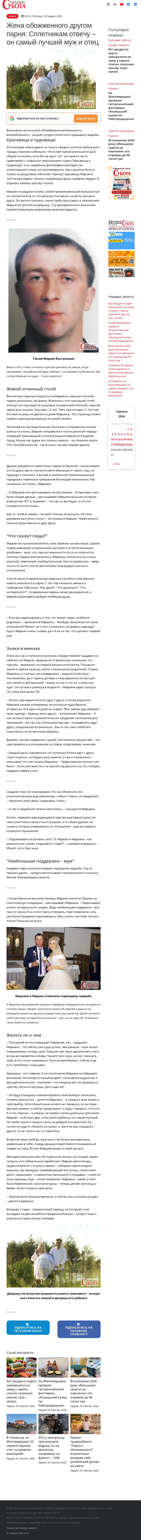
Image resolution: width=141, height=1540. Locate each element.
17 (112, 444)
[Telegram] (135, 4)
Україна (124, 45)
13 (121, 439)
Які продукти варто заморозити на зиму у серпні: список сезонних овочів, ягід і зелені (21, 1391)
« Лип (116, 464)
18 (115, 444)
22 (127, 444)
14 (124, 439)
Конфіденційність (18, 1533)
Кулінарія (114, 40)
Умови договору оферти (22, 1528)
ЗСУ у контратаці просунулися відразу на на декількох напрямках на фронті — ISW (51, 1447)
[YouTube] (122, 4)
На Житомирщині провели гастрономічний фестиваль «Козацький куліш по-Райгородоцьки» (52, 1393)
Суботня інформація (121, 83)
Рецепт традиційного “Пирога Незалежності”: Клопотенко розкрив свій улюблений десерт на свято (84, 1451)
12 (118, 439)
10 (112, 439)
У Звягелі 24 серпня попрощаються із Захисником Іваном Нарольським (120, 370)
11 (115, 439)
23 (131, 444)
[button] (108, 4)
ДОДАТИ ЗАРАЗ (86, 118)
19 (118, 444)
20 (121, 444)
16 (131, 439)
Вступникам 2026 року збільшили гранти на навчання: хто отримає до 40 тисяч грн (83, 1391)
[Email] (115, 4)
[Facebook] (128, 4)
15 (127, 439)
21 (124, 444)
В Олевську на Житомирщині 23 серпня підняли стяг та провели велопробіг (20, 1445)
